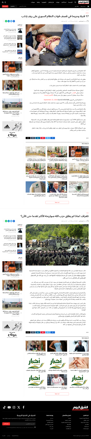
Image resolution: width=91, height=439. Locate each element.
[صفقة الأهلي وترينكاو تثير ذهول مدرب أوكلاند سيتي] (36, 379)
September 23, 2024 (50, 99)
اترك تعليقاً (57, 202)
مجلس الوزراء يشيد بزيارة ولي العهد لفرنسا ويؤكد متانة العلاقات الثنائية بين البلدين (57, 159)
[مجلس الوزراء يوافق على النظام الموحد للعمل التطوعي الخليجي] (79, 168)
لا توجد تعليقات (63, 21)
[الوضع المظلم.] (5, 2)
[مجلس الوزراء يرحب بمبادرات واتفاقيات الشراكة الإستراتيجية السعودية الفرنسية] (36, 151)
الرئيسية (70, 2)
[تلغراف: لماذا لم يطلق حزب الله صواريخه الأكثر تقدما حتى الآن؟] (57, 244)
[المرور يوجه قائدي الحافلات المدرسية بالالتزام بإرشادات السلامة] (79, 187)
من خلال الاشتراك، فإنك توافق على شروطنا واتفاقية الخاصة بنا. (20, 427)
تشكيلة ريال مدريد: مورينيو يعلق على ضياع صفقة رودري (57, 388)
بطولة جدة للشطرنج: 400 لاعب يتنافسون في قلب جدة (79, 388)
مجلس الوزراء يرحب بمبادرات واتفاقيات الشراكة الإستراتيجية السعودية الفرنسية (36, 159)
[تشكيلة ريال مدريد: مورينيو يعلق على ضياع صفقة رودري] (57, 379)
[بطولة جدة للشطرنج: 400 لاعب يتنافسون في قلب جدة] (79, 379)
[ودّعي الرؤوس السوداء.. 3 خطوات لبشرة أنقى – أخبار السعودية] (79, 363)
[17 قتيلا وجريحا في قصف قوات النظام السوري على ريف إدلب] (57, 45)
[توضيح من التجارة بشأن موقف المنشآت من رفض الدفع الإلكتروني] (36, 187)
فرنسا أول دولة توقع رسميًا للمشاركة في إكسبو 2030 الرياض (11, 93)
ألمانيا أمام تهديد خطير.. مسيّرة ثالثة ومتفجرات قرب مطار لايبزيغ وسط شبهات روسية (11, 113)
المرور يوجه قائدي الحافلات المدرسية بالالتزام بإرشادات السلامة (80, 195)
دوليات (57, 2)
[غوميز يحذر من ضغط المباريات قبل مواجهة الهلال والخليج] (19, 30)
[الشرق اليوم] (83, 2)
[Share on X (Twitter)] (11, 21)
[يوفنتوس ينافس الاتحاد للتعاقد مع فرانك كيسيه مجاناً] (57, 363)
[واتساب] (6, 21)
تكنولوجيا (44, 2)
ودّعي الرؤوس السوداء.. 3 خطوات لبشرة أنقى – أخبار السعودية (80, 371)
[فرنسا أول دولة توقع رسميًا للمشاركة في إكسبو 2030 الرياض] (12, 85)
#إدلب (74, 92)
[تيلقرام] (9, 21)
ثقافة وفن (77, 6)
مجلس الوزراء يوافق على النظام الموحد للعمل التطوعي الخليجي (80, 176)
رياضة (38, 2)
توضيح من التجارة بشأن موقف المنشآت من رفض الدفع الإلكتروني (36, 195)
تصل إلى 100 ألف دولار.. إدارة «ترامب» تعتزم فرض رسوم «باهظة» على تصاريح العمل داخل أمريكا (58, 196)
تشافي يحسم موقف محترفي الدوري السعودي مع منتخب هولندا (80, 159)
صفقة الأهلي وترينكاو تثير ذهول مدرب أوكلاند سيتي (37, 388)
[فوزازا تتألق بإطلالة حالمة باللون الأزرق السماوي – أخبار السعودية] (19, 45)
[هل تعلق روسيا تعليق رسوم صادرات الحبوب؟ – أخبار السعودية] (19, 52)
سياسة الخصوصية (13, 427)
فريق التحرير (81, 21)
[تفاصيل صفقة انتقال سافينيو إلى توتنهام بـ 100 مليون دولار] (36, 363)
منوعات (33, 2)
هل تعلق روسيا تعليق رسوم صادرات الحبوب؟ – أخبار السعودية (9, 51)
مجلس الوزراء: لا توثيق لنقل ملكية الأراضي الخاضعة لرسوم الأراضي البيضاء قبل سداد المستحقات (57, 177)
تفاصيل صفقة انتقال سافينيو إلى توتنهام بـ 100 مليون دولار (36, 371)
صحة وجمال (82, 6)
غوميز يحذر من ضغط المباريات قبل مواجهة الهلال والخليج (10, 30)
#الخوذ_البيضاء (48, 95)
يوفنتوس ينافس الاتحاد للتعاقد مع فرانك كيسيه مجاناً (57, 371)
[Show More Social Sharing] (3, 21)
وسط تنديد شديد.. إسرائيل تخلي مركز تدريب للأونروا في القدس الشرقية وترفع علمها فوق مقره (9, 37)
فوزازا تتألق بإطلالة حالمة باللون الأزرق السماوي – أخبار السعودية (9, 44)
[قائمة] (75, 2)
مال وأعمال (51, 2)
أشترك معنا (5, 6)
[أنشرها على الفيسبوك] (14, 21)
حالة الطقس (12, 6)
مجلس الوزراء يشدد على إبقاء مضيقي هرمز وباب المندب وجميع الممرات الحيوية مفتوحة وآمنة (36, 177)
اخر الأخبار (63, 2)
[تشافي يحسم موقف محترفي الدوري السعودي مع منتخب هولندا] (79, 151)
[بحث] (3, 2)
